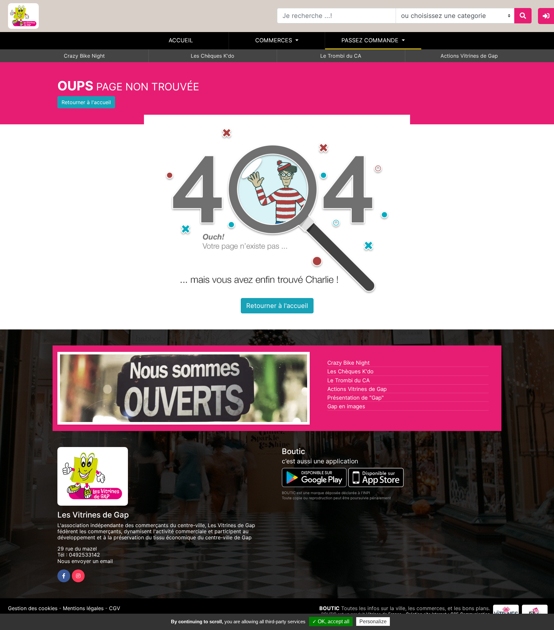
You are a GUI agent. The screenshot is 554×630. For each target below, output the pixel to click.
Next (316, 390)
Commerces (274, 40)
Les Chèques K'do (212, 56)
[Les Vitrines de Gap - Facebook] (63, 575)
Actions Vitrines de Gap (469, 56)
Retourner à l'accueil (86, 102)
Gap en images (346, 406)
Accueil (181, 40)
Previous (50, 390)
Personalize (373, 621)
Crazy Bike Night (84, 56)
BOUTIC (329, 608)
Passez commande (370, 40)
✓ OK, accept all (330, 621)
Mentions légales (83, 608)
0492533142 (84, 554)
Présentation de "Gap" (355, 397)
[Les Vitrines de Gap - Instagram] (78, 575)
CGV (114, 608)
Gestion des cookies (32, 608)
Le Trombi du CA (340, 56)
